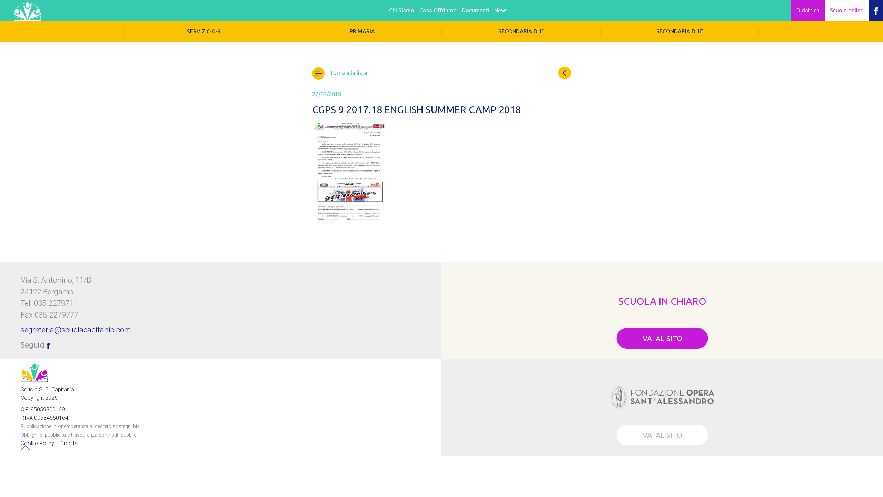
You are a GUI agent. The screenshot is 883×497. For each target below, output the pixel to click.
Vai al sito (662, 338)
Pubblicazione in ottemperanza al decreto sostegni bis (80, 426)
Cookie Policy (37, 443)
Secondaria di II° (679, 31)
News (501, 10)
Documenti (475, 10)
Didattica (808, 10)
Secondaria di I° (521, 31)
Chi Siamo (401, 10)
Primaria (362, 31)
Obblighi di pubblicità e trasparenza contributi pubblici (79, 435)
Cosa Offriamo (438, 10)
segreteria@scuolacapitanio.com (76, 329)
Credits (68, 443)
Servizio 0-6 (203, 31)
